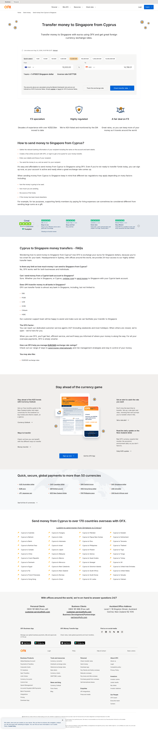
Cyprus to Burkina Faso (29, 545)
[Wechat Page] (114, 631)
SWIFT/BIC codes (55, 676)
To (85, 62)
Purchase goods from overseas (89, 679)
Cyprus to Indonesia (59, 541)
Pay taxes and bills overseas (88, 676)
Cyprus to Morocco (58, 562)
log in (59, 89)
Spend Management (26, 685)
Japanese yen (25, 493)
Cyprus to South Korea (90, 575)
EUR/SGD (52, 345)
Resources (77, 7)
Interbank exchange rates (58, 664)
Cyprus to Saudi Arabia (90, 558)
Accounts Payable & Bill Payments (30, 688)
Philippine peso (88, 493)
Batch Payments (25, 691)
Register (147, 7)
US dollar (116, 489)
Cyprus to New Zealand (60, 571)
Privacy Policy (114, 670)
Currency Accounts (26, 679)
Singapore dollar (118, 484)
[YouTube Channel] (118, 631)
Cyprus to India (57, 537)
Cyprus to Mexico (58, 558)
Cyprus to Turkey (119, 558)
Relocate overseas (85, 673)
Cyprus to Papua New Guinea (92, 537)
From (25, 62)
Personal (16, 2)
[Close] (63, 720)
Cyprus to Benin (26, 541)
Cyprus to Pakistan (88, 533)
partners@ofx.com (79, 617)
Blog (51, 691)
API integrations (85, 691)
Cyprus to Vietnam (119, 579)
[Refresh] (22, 50)
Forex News (54, 688)
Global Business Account (27, 661)
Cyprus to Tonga (119, 554)
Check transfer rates (86, 661)
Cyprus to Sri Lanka (89, 579)
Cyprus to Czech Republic (30, 558)
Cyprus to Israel (57, 545)
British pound (56, 489)
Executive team (115, 700)
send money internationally (60, 348)
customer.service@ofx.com (37, 612)
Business (7, 2)
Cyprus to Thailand (119, 545)
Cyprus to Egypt (26, 566)
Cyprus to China (26, 554)
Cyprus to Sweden (119, 533)
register (53, 89)
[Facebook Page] (101, 631)
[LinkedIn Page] (106, 631)
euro (22, 489)
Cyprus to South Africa (90, 571)
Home (19, 12)
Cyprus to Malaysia (58, 554)
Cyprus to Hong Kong (28, 579)
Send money (27, 12)
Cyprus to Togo (118, 550)
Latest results (114, 682)
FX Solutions (24, 670)
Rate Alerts (53, 670)
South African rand (119, 493)
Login (49, 651)
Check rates (90, 7)
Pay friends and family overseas (90, 670)
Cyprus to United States (121, 571)
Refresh (55, 50)
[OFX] (7, 7)
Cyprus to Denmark (27, 562)
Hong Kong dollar (88, 489)
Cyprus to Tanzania (120, 541)
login (50, 154)
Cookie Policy (12, 726)
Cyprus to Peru (87, 541)
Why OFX (65, 7)
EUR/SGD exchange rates (30, 360)
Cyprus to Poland (88, 550)
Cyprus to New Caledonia (60, 566)
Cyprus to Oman (57, 579)
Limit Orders (24, 676)
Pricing (22, 697)
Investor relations (115, 688)
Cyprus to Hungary (58, 533)
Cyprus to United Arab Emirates (124, 566)
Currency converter (56, 661)
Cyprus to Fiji (25, 571)
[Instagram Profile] (122, 631)
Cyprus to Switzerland (120, 537)
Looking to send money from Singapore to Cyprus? (78, 528)
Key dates (113, 685)
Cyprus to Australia (27, 533)
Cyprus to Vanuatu (119, 575)
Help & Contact (101, 651)
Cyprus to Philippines (89, 545)
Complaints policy (115, 667)
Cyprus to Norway (58, 575)
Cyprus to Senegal (88, 562)
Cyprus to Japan (57, 550)
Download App (24, 700)
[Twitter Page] (110, 631)
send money (82, 278)
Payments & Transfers (27, 664)
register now (68, 278)
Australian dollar (26, 484)
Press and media (85, 694)
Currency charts (55, 673)
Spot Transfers (24, 673)
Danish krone (87, 484)
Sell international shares (87, 682)
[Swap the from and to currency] (79, 67)
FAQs (73, 651)
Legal (112, 664)
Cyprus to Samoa (88, 554)
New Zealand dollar (58, 493)
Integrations (24, 694)
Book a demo (131, 651)
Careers (112, 703)
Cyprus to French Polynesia (30, 575)
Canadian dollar (57, 484)
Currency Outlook (55, 685)
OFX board (113, 697)
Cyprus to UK (118, 562)
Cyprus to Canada (27, 550)
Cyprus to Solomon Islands (91, 566)
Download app (84, 667)
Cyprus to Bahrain (27, 537)
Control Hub (24, 682)
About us (113, 661)
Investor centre (115, 679)
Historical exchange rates (58, 667)
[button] (38, 58)
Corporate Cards (25, 667)
